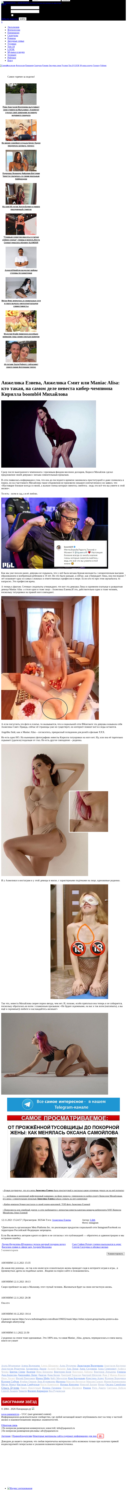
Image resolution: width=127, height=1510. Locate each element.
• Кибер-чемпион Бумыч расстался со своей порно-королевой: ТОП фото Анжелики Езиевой (46, 1204)
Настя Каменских (49, 1384)
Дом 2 (105, 1375)
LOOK (11, 49)
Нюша (101, 1384)
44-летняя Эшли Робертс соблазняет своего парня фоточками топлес (21, 365)
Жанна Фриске (118, 1375)
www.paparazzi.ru (10, 1414)
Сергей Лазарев (9, 1391)
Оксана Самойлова (115, 1384)
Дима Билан (53, 1375)
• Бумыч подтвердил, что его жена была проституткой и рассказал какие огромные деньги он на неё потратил (63, 1190)
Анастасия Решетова (13, 1368)
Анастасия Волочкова (90, 1365)
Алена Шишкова (50, 1365)
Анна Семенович (107, 1368)
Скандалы (12, 35)
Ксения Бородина (115, 1378)
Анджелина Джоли (36, 1368)
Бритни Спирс (17, 1372)
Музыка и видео (16, 52)
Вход (10, 60)
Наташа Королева (69, 1384)
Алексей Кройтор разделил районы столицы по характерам (21, 271)
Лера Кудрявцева (46, 1381)
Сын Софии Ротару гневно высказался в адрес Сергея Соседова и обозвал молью (96, 1245)
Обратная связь (9, 1425)
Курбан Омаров (28, 1381)
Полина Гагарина (51, 1388)
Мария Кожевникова (115, 1381)
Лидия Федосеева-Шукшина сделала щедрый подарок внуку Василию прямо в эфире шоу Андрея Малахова (34, 1245)
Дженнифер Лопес (27, 1375)
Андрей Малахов (56, 1368)
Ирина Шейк (43, 1378)
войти (22, 19)
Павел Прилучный (30, 1388)
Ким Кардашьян (76, 1378)
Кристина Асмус (95, 1378)
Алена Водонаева (30, 1365)
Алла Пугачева (67, 1365)
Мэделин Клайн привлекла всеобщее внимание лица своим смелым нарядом (21, 335)
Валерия (30, 1372)
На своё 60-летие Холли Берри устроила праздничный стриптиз (21, 208)
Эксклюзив (13, 27)
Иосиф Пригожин (25, 1378)
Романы (11, 38)
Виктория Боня (62, 1371)
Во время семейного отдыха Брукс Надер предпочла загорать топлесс (21, 144)
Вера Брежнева (44, 1372)
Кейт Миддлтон (58, 1378)
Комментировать (115, 1254)
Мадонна (61, 1381)
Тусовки (11, 43)
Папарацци (13, 32)
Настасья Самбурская (28, 1384)
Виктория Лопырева (105, 1372)
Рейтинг (11, 57)
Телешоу (11, 55)
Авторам (6, 1436)
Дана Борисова (9, 1375)
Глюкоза (121, 1372)
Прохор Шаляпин (72, 1388)
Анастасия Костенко (115, 1365)
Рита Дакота (99, 1388)
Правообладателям (22, 1436)
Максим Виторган (75, 1381)
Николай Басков (88, 1384)
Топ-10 (11, 46)
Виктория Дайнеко (82, 1372)
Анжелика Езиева (61, 1220)
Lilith (92, 1220)
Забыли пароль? (9, 18)
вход (3, 4)
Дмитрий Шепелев (91, 1375)
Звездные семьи (15, 41)
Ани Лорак (73, 1368)
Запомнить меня (22, 15)
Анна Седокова (88, 1368)
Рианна (87, 1388)
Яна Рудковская (56, 1391)
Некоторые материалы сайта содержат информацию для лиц (68, 1436)
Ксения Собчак (10, 1381)
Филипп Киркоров (37, 1391)
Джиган (42, 1375)
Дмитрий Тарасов (71, 1375)
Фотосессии (13, 30)
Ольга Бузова (10, 1387)
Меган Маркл (8, 1384)
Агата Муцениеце (10, 1365)
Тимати (22, 1391)
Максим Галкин (94, 1381)
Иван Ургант (8, 1378)
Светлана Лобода (116, 1388)
